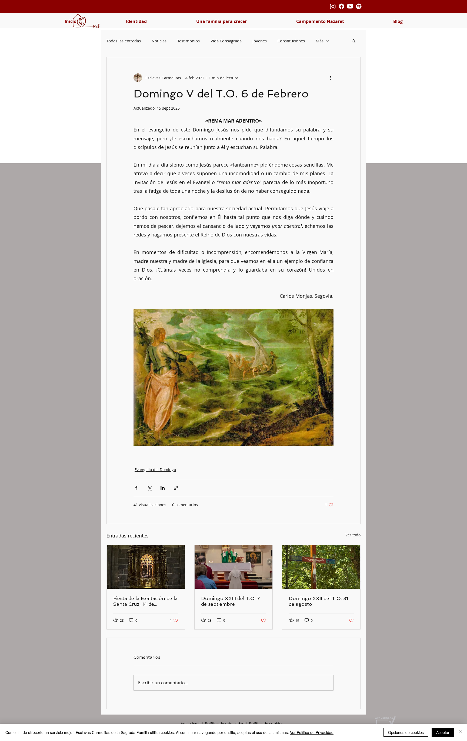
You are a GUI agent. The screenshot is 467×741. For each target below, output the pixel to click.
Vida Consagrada (226, 40)
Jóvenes (259, 40)
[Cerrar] (460, 732)
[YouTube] (350, 6)
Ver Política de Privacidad (311, 732)
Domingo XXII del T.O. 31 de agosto (318, 601)
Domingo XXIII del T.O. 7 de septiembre (230, 601)
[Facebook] (341, 6)
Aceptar (442, 732)
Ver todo (353, 534)
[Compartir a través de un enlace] (175, 487)
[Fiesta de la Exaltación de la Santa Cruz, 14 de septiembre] (146, 567)
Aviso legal (191, 723)
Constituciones (291, 40)
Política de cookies (266, 723)
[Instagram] (332, 6)
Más (319, 40)
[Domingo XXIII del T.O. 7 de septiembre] (234, 567)
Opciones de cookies (406, 732)
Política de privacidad (225, 723)
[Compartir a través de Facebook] (136, 487)
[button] (136, 21)
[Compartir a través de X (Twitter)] (149, 487)
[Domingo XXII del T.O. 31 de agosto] (321, 567)
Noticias (159, 40)
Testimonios (188, 40)
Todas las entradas (123, 40)
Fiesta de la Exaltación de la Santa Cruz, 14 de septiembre (145, 601)
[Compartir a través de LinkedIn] (162, 487)
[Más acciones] (330, 78)
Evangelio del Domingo (155, 469)
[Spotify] (358, 6)
